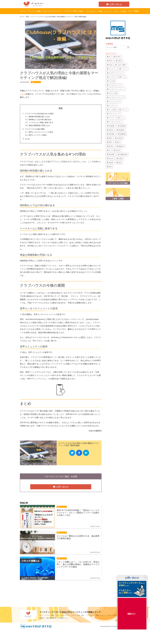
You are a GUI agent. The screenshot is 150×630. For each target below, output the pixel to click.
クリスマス (112, 77)
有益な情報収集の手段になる (37, 125)
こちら (22, 94)
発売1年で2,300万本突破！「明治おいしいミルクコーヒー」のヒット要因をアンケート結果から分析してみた (78, 512)
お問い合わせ (116, 4)
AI (109, 56)
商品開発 (121, 130)
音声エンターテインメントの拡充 (39, 132)
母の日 (118, 150)
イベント (124, 69)
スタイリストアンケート (62, 615)
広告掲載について (63, 618)
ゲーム (123, 77)
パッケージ (112, 105)
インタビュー (90, 615)
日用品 (111, 146)
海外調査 (111, 154)
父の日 (111, 158)
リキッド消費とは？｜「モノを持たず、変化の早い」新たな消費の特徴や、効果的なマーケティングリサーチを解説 (78, 564)
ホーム (41, 615)
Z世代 (110, 61)
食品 (119, 163)
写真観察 (123, 126)
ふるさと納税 (121, 65)
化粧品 (111, 130)
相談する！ (132, 613)
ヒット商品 (112, 110)
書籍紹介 (121, 146)
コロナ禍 (111, 81)
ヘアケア (111, 118)
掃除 (110, 142)
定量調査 (123, 134)
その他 (114, 615)
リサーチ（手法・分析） (78, 615)
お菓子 (120, 61)
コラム (109, 615)
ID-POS (118, 56)
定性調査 (111, 134)
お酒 (110, 65)
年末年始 (120, 138)
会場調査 (111, 126)
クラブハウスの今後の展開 (33, 129)
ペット (122, 118)
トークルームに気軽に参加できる (39, 122)
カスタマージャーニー (116, 73)
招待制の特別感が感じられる (37, 117)
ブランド (124, 110)
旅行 (118, 142)
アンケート (112, 69)
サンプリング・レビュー (116, 89)
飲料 (110, 167)
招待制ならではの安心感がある (38, 119)
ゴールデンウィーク (115, 85)
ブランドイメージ (114, 114)
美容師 (111, 163)
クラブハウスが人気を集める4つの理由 (38, 114)
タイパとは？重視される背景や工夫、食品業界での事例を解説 (78, 537)
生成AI (120, 158)
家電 (110, 138)
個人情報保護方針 (51, 618)
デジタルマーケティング (116, 97)
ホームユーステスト (115, 122)
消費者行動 (123, 154)
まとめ (26, 139)
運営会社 (41, 618)
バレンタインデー (114, 101)
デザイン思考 (113, 93)
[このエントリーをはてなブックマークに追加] (86, 453)
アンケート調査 (49, 615)
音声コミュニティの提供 (36, 135)
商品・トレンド (100, 615)
